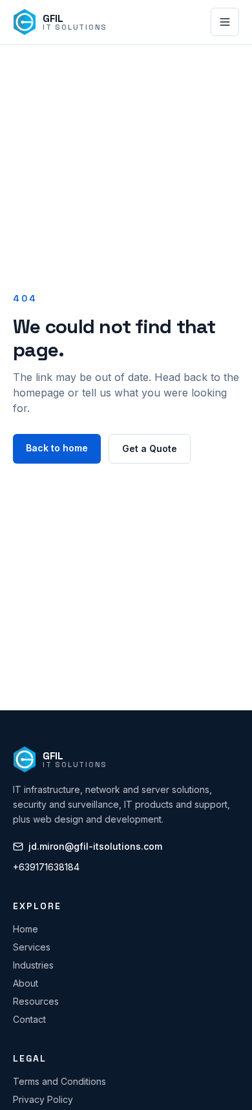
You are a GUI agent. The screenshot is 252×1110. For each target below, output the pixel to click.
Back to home (57, 447)
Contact (29, 1019)
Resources (36, 1001)
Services (31, 946)
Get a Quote (149, 448)
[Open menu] (225, 22)
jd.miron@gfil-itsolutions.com (95, 846)
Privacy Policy (43, 1099)
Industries (33, 965)
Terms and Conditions (59, 1081)
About (25, 983)
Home (25, 928)
